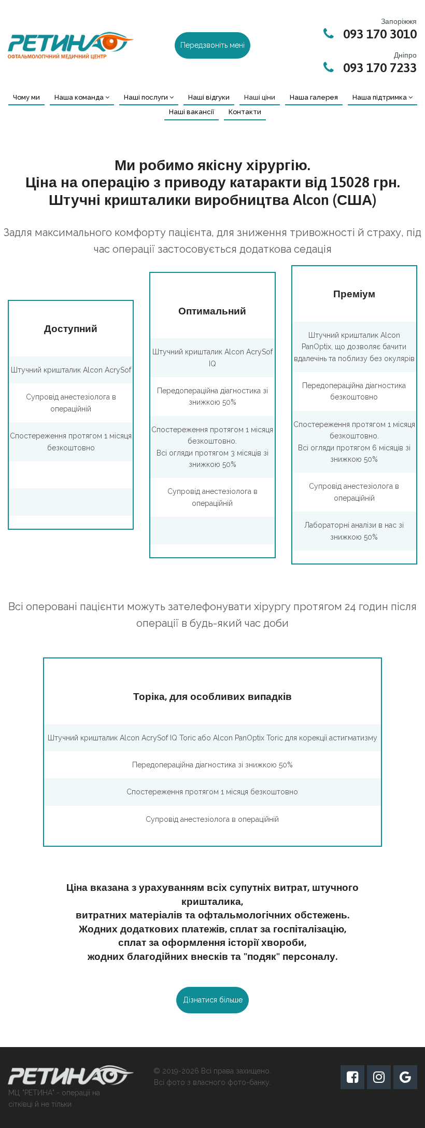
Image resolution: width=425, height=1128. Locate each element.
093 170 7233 (380, 67)
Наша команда (79, 97)
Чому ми (26, 97)
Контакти (245, 112)
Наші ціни (259, 97)
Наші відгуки (209, 97)
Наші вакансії (191, 112)
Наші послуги (146, 97)
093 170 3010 (380, 33)
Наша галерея (314, 97)
